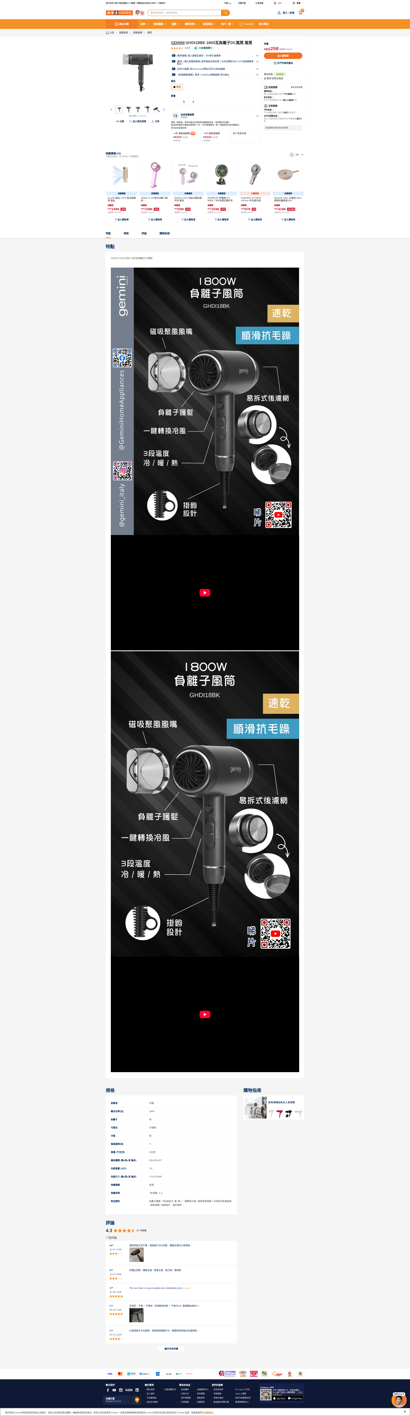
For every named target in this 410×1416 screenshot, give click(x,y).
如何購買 (185, 1389)
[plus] (193, 102)
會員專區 (208, 24)
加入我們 (150, 1393)
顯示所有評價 (171, 1348)
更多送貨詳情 (296, 87)
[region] (205, 1412)
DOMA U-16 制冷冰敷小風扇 (154, 199)
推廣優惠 (158, 24)
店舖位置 (242, 3)
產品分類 (124, 24)
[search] (225, 13)
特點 (108, 233)
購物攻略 (190, 24)
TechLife (249, 24)
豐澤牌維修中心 (242, 1402)
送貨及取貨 (218, 1389)
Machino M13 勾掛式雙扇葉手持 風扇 (188, 199)
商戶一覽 (226, 24)
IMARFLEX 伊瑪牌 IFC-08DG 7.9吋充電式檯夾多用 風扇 (221, 200)
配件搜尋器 (186, 1398)
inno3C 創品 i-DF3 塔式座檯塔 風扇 (122, 199)
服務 (174, 24)
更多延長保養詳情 (178, 128)
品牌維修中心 (203, 1389)
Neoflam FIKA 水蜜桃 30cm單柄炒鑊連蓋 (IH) (288, 199)
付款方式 (185, 1393)
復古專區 (264, 24)
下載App (227, 3)
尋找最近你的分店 (113, 1401)
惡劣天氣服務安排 (243, 1398)
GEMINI (178, 42)
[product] (121, 174)
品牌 (142, 24)
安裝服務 (217, 1393)
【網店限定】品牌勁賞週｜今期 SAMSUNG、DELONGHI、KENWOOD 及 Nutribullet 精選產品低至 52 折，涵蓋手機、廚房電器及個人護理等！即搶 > (158, 3)
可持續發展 (151, 1398)
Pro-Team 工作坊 (242, 1389)
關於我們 (150, 1389)
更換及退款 (218, 1398)
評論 (144, 233)
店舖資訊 (201, 1402)
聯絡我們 (201, 1398)
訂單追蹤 (259, 3)
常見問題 (201, 1393)
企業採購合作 (170, 1389)
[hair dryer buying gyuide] (273, 1107)
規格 (126, 233)
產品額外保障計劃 (221, 1402)
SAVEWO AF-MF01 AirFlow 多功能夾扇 (251, 199)
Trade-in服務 (240, 1393)
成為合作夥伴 (152, 1402)
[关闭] (404, 1411)
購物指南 (165, 233)
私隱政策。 (209, 1412)
